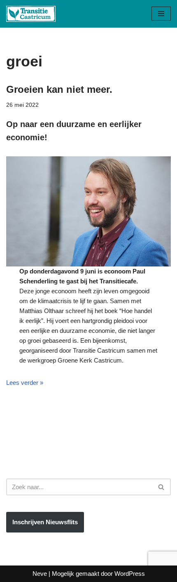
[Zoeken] (161, 486)
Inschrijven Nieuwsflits (45, 521)
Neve (40, 573)
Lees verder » (24, 382)
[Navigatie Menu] (161, 14)
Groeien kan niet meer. (59, 89)
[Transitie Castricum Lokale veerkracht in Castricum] (31, 14)
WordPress (129, 573)
